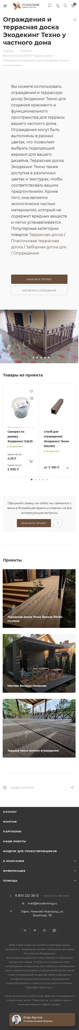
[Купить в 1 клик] (31, 398)
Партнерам (12, 831)
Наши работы (14, 841)
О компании (13, 861)
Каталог (10, 811)
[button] (29, 357)
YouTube (44, 930)
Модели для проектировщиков (30, 851)
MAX (54, 930)
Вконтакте (25, 930)
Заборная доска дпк (46, 247)
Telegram (34, 930)
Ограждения (26, 253)
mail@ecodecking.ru (42, 903)
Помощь (10, 880)
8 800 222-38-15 (27, 895)
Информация (14, 870)
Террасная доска (46, 234)
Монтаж (10, 821)
